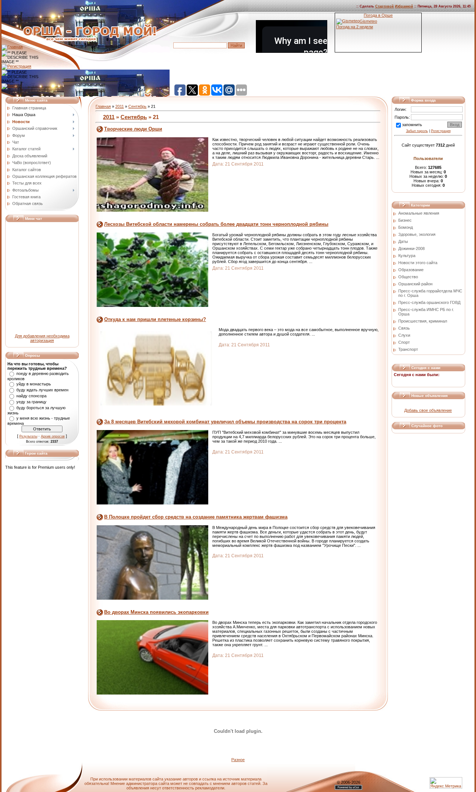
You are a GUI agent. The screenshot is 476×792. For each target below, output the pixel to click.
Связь (404, 328)
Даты (403, 241)
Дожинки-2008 (411, 248)
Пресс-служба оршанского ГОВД (429, 302)
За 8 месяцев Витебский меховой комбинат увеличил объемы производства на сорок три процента (225, 421)
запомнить (412, 124)
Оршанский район (415, 284)
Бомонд (405, 227)
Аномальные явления (418, 213)
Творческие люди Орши (133, 129)
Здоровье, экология (416, 234)
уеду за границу (31, 402)
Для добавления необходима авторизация (42, 338)
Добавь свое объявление (428, 410)
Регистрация (441, 131)
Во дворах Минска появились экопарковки (156, 612)
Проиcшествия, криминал (422, 321)
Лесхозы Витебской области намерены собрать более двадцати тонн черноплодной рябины (216, 224)
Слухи (404, 335)
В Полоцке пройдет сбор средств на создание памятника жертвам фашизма (195, 517)
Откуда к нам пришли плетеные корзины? (155, 319)
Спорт (404, 342)
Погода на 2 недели (354, 27)
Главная (103, 106)
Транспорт (408, 349)
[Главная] (12, 47)
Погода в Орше (378, 15)
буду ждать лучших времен (42, 390)
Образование (411, 269)
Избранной (404, 6)
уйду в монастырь (33, 384)
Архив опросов (53, 436)
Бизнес (405, 220)
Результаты (28, 436)
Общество (408, 277)
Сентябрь (137, 106)
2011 (119, 106)
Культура (406, 255)
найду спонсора (31, 396)
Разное (238, 759)
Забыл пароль (417, 131)
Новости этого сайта (417, 262)
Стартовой (384, 6)
